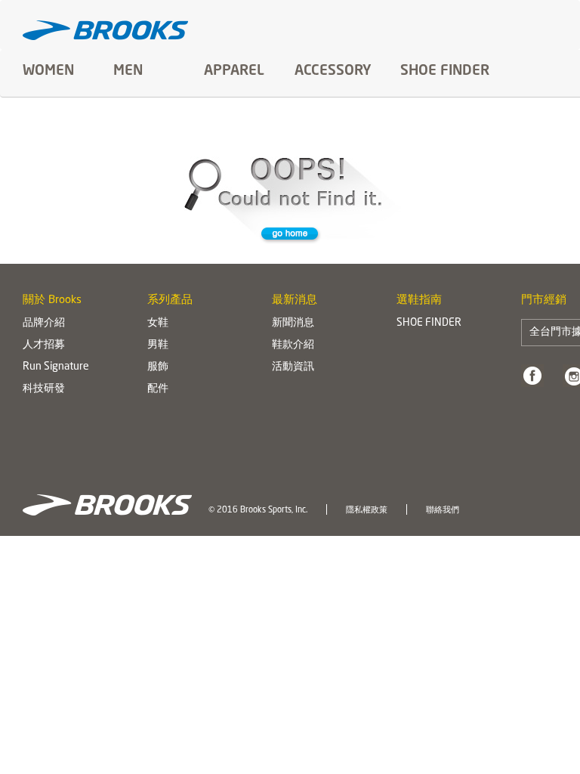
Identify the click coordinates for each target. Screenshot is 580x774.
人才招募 (44, 344)
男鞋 (157, 344)
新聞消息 (293, 322)
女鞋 (157, 322)
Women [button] (48, 71)
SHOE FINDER (444, 71)
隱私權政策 (366, 510)
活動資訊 (293, 366)
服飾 (157, 366)
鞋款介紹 (293, 344)
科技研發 (44, 388)
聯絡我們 (442, 510)
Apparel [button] (234, 71)
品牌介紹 (44, 322)
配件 (157, 388)
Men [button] (128, 71)
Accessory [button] (333, 71)
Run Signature (56, 366)
